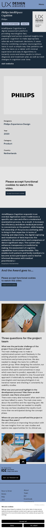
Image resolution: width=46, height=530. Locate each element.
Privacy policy (39, 505)
